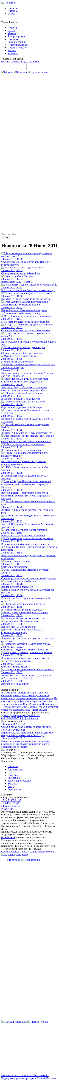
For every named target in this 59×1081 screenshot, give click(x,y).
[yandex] (14, 1021)
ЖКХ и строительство (19, 780)
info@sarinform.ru (29, 718)
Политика (13, 775)
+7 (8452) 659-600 (10, 61)
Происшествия (15, 769)
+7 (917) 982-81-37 (30, 61)
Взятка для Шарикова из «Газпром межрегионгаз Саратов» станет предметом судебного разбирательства (29, 707)
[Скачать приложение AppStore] (13, 69)
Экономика (14, 777)
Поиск (5, 237)
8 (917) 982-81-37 (30, 715)
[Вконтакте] (21, 72)
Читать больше (39, 709)
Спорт (11, 786)
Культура (12, 783)
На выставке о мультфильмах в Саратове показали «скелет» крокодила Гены (29, 701)
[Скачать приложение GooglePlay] (38, 69)
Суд (10, 772)
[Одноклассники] (38, 72)
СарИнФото (14, 789)
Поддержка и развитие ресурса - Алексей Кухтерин (29, 1078)
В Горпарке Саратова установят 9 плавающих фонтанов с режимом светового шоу (27, 697)
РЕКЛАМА (7, 809)
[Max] (5, 715)
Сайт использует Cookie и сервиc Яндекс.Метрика (28, 851)
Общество (13, 766)
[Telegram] (7, 72)
